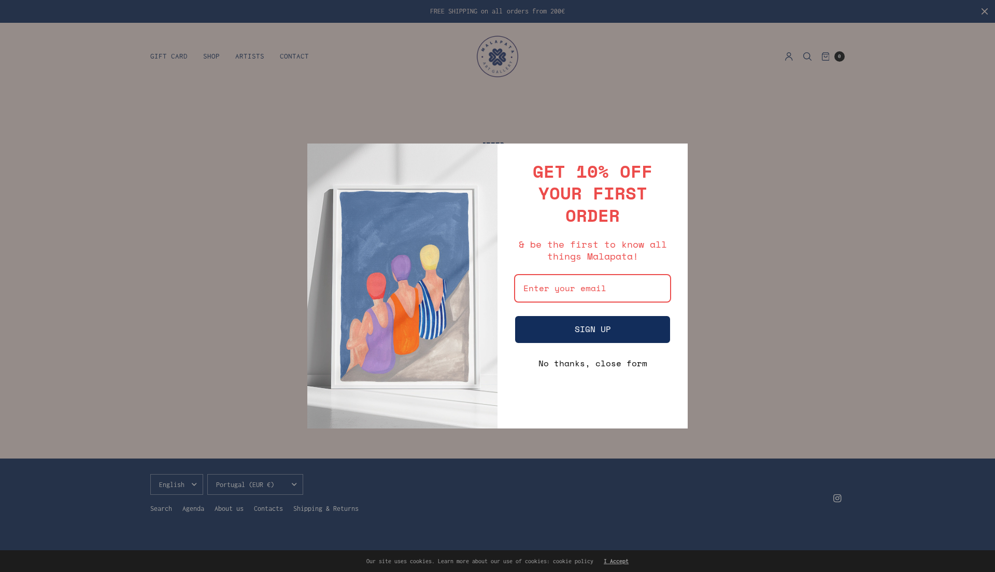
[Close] (675, 156)
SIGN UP (593, 329)
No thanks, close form (592, 363)
